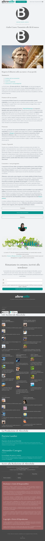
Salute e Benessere (6, 320)
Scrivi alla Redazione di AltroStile (18, 463)
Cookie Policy (20, 473)
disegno (12, 133)
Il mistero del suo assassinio (12, 78)
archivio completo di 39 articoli (36, 356)
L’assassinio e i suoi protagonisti (13, 83)
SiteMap (19, 477)
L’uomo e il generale (10, 82)
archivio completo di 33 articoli (28, 398)
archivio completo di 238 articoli (7, 321)
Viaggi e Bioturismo (6, 354)
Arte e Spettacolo (6, 397)
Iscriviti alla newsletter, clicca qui (22, 289)
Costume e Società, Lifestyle (22, 22)
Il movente (7, 80)
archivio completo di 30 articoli (7, 356)
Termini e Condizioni (7, 477)
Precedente (22, 208)
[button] (42, 1)
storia (28, 24)
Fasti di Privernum (28, 108)
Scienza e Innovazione (28, 397)
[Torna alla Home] (8, 1)
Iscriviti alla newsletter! (21, 1)
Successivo (22, 217)
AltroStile (35, 533)
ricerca (23, 24)
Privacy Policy (34, 473)
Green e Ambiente (34, 354)
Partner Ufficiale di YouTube (14, 256)
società (26, 24)
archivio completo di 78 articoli (21, 357)
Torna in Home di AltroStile (22, 212)
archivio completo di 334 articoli (28, 321)
